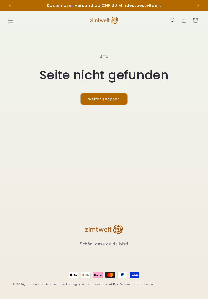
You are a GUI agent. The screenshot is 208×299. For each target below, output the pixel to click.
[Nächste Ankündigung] (198, 5)
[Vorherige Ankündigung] (9, 5)
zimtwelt (32, 284)
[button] (10, 20)
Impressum (145, 284)
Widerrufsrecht (93, 284)
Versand (126, 284)
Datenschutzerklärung (61, 284)
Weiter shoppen (104, 99)
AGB (112, 284)
